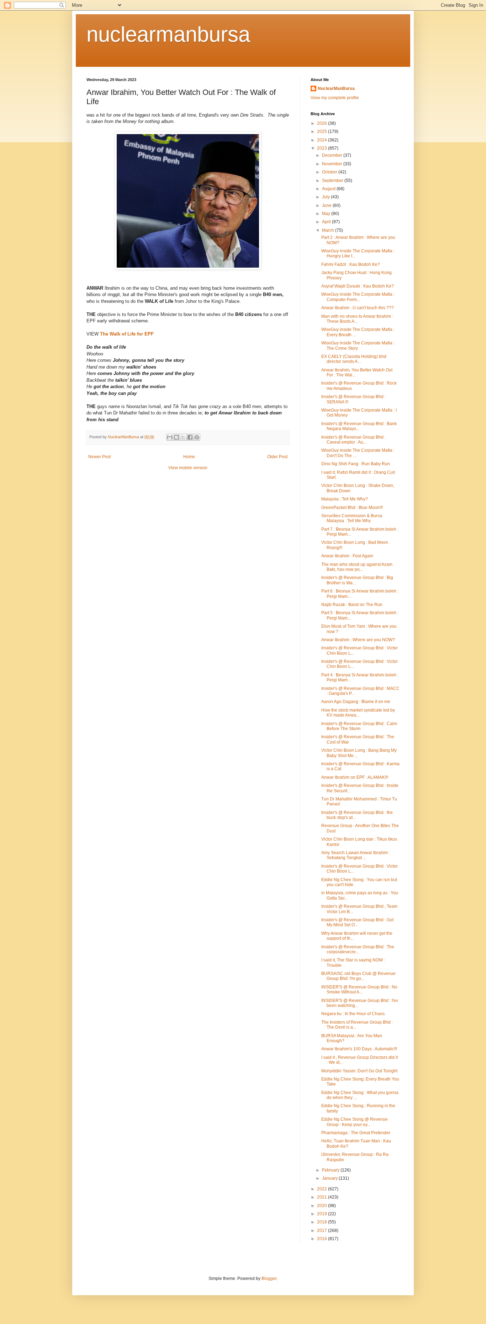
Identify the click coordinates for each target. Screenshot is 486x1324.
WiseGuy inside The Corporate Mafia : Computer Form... (358, 297)
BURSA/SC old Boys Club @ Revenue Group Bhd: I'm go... (358, 976)
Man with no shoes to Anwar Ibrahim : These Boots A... (357, 319)
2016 (322, 1238)
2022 (322, 1188)
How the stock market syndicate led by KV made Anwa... (358, 713)
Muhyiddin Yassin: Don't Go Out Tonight (359, 1070)
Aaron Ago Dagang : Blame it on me (355, 701)
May (326, 213)
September (333, 180)
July (326, 196)
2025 (322, 131)
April (327, 221)
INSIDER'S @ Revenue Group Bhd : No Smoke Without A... (359, 990)
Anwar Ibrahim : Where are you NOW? (358, 639)
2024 (322, 140)
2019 (322, 1213)
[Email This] (169, 437)
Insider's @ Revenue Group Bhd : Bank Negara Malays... (359, 426)
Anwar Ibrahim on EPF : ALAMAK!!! (354, 777)
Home (189, 456)
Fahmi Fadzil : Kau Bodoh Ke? (350, 264)
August (329, 188)
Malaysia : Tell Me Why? (344, 499)
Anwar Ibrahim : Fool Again (347, 555)
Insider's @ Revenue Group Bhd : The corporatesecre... (357, 949)
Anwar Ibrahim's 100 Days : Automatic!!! (359, 1048)
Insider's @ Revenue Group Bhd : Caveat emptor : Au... (353, 440)
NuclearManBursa (336, 88)
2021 (322, 1197)
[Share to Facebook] (190, 437)
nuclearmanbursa (168, 34)
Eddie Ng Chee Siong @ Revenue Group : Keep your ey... (354, 1122)
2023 (322, 148)
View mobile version (187, 467)
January (330, 1178)
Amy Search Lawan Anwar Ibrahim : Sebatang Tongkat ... (355, 855)
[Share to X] (183, 437)
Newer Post (99, 456)
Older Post (277, 456)
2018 (322, 1222)
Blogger (269, 1278)
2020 (322, 1205)
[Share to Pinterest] (196, 437)
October (330, 172)
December (332, 155)
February (331, 1170)
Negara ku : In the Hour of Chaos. (353, 1013)
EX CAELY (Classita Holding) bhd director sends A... (353, 359)
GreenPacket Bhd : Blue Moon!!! (352, 507)
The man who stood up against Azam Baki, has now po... (356, 567)
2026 (322, 123)
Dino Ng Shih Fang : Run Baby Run (355, 463)
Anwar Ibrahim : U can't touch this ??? (357, 307)
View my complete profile (335, 97)
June (327, 205)
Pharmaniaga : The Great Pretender (355, 1132)
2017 (322, 1230)
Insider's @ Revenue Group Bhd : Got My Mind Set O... (357, 922)
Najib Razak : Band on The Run (351, 604)
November (332, 163)
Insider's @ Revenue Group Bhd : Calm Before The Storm (359, 726)
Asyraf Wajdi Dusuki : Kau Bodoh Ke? (357, 286)
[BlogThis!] (176, 437)
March (328, 230)
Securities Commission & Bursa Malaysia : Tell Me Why (351, 518)
